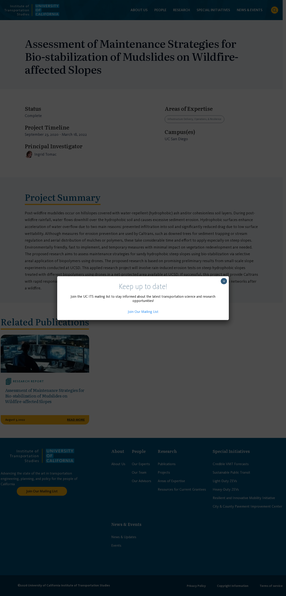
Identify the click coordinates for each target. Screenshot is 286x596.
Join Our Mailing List (143, 312)
